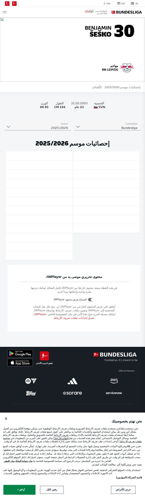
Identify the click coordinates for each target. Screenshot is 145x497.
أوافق (22, 489)
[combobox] (107, 128)
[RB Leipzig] (126, 67)
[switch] (91, 299)
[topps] (31, 393)
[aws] (114, 381)
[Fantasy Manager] (7, 3)
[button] (4, 12)
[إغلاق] (6, 418)
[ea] (31, 381)
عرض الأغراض (123, 489)
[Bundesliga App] (14, 3)
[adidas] (72, 381)
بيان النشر (9, 461)
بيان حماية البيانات (24, 461)
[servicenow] (114, 393)
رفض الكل (51, 489)
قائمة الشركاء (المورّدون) (129, 477)
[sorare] (72, 393)
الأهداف (97, 87)
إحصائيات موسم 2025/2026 (122, 87)
